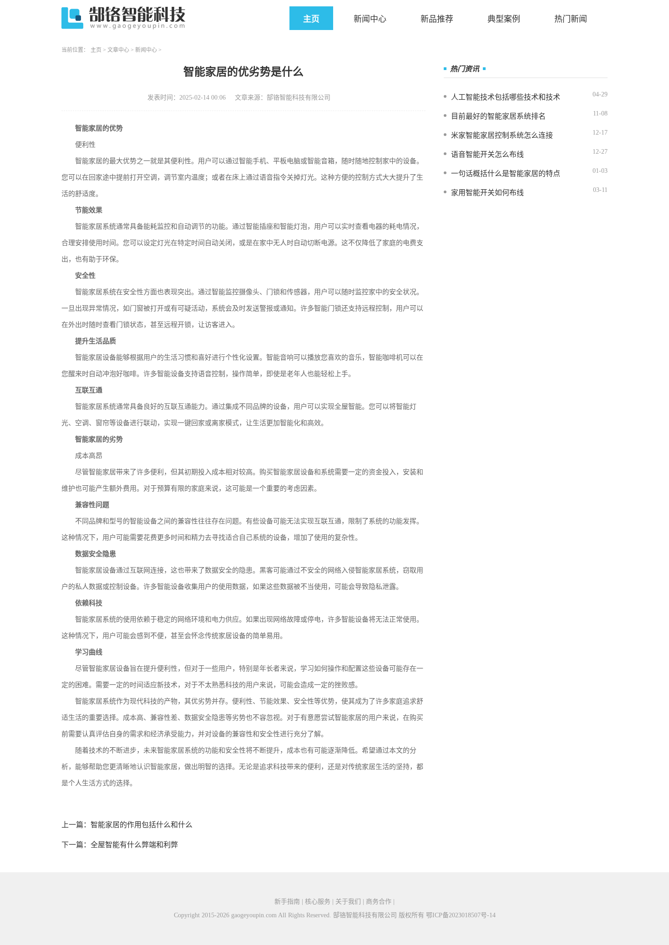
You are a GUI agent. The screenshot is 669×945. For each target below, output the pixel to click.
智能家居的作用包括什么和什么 (142, 825)
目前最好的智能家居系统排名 (498, 116)
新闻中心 (370, 19)
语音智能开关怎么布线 (487, 154)
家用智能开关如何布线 (487, 192)
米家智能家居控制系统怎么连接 (502, 135)
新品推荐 (437, 19)
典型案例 (503, 19)
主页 (311, 19)
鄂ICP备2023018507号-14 (461, 915)
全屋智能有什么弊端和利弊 (134, 845)
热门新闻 (570, 19)
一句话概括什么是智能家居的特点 (505, 173)
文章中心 (118, 50)
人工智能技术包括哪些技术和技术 (505, 97)
